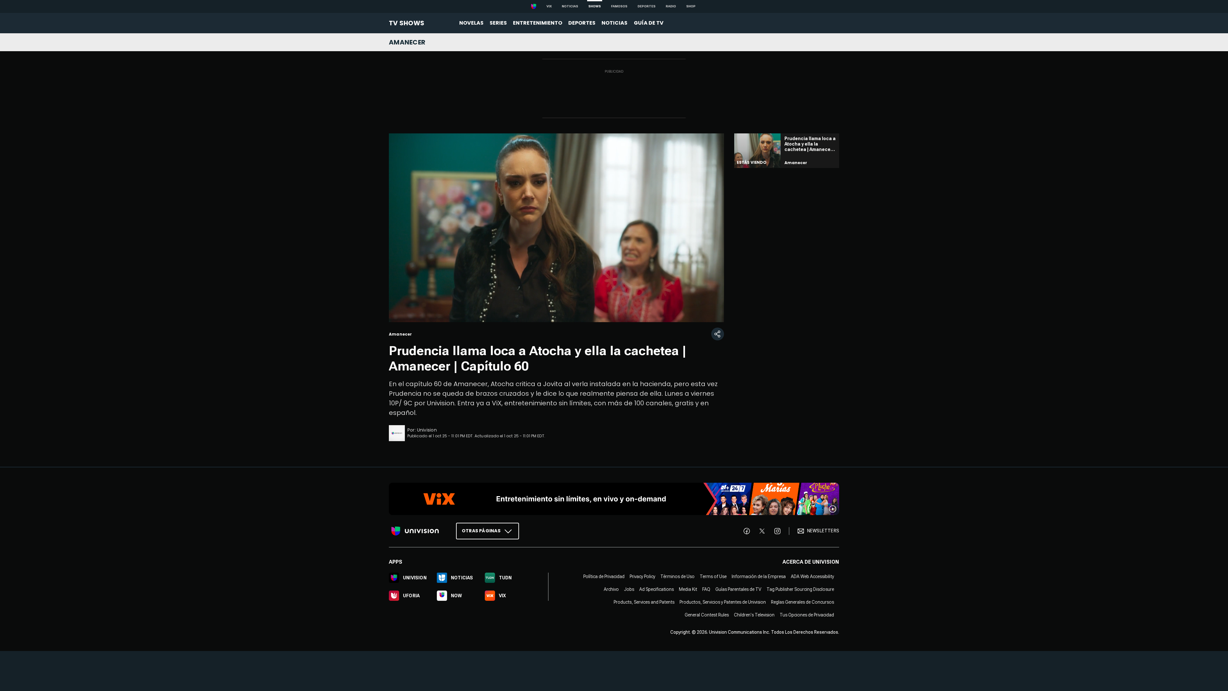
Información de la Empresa (759, 576)
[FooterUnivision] (415, 530)
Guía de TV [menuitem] (649, 23)
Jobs (629, 589)
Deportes (647, 6)
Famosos (619, 6)
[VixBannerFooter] (614, 499)
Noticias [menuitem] (614, 23)
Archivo (611, 589)
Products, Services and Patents (644, 601)
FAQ (706, 589)
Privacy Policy (642, 576)
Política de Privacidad (604, 576)
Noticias (570, 6)
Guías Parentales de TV (738, 589)
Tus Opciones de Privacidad (807, 614)
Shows (594, 6)
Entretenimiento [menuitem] (537, 23)
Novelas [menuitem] (471, 23)
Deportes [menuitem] (581, 23)
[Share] (717, 334)
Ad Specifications (656, 589)
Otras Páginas (481, 530)
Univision (427, 430)
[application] (556, 227)
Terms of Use (713, 576)
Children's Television (754, 614)
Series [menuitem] (498, 23)
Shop (691, 6)
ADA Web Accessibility (812, 576)
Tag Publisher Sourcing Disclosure (800, 589)
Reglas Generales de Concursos (802, 601)
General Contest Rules (707, 614)
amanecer (407, 42)
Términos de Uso (677, 576)
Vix (549, 6)
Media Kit (688, 589)
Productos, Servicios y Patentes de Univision (723, 601)
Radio (671, 6)
